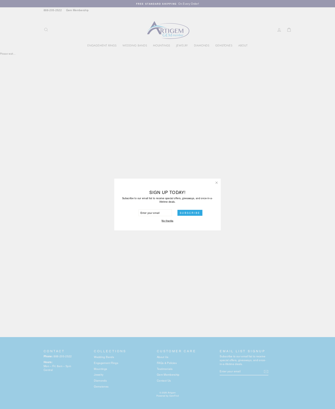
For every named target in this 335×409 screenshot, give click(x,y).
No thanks (167, 220)
